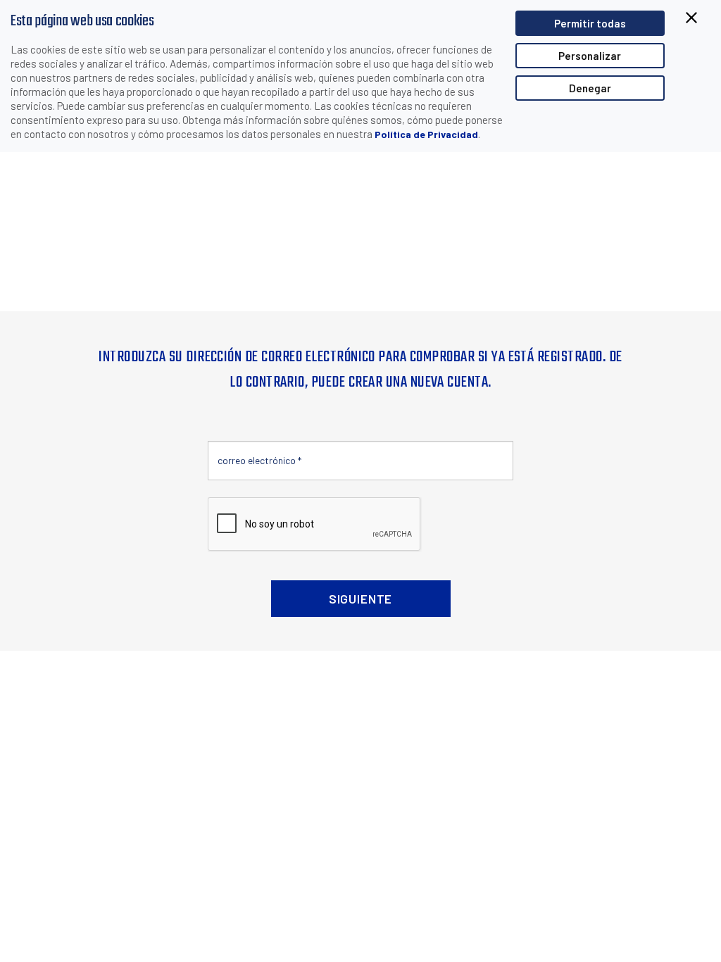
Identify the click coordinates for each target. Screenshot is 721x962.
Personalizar (589, 55)
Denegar (590, 88)
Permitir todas (590, 23)
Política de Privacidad (426, 134)
